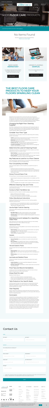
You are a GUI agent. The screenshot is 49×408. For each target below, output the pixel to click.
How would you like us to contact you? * (9, 347)
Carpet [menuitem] (20, 394)
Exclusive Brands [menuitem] (35, 401)
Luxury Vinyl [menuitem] (21, 391)
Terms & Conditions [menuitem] (43, 396)
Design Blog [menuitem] (28, 399)
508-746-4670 (9, 1)
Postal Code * (5, 359)
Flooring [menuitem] (20, 389)
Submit (24, 379)
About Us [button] (3, 7)
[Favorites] (35, 8)
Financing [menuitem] (20, 401)
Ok (40, 405)
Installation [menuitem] (36, 399)
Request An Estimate (43, 5)
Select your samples (35, 75)
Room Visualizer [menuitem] (28, 390)
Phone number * (6, 353)
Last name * (27, 337)
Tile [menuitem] (19, 398)
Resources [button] (10, 4)
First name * (5, 337)
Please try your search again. (24, 38)
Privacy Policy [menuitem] (43, 398)
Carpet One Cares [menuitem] (43, 392)
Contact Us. (21, 28)
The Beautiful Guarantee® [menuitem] (36, 395)
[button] (33, 8)
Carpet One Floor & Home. (8, 401)
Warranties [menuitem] (36, 397)
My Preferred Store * (28, 359)
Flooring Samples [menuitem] (27, 393)
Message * (4, 365)
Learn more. (6, 406)
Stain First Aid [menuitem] (36, 391)
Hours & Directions (36, 5)
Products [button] (4, 4)
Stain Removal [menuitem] (36, 389)
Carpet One (4, 10)
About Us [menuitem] (43, 389)
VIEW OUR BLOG (12, 76)
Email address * (27, 353)
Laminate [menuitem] (20, 396)
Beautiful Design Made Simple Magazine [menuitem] (28, 396)
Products (9, 10)
